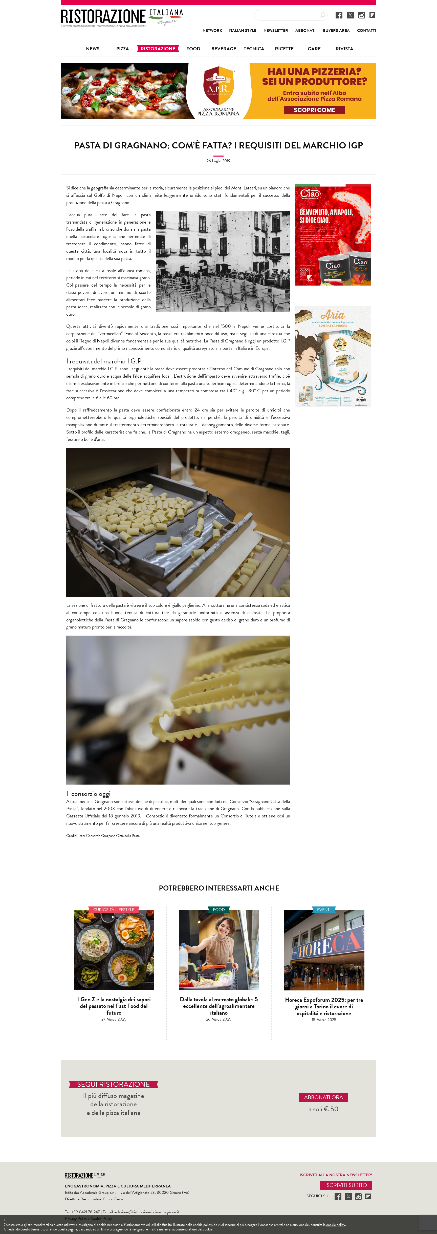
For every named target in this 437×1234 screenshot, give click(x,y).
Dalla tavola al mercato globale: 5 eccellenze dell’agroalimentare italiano (219, 1006)
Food (193, 48)
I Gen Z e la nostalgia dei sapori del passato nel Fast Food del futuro (114, 1006)
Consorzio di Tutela (239, 815)
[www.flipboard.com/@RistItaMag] (372, 14)
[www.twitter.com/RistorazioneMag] (350, 15)
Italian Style (242, 31)
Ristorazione (158, 48)
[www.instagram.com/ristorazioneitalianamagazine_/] (362, 15)
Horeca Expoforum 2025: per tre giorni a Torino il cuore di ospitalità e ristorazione (324, 1006)
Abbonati (305, 31)
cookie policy (335, 1224)
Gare (314, 48)
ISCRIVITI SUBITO (346, 1185)
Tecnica (254, 48)
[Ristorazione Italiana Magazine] (122, 13)
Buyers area (336, 31)
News (92, 48)
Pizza (122, 48)
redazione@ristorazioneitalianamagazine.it (146, 1212)
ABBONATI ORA (323, 1097)
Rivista (344, 48)
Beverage (223, 48)
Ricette (284, 48)
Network (212, 31)
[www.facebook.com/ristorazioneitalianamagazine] (339, 15)
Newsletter (276, 31)
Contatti (366, 31)
